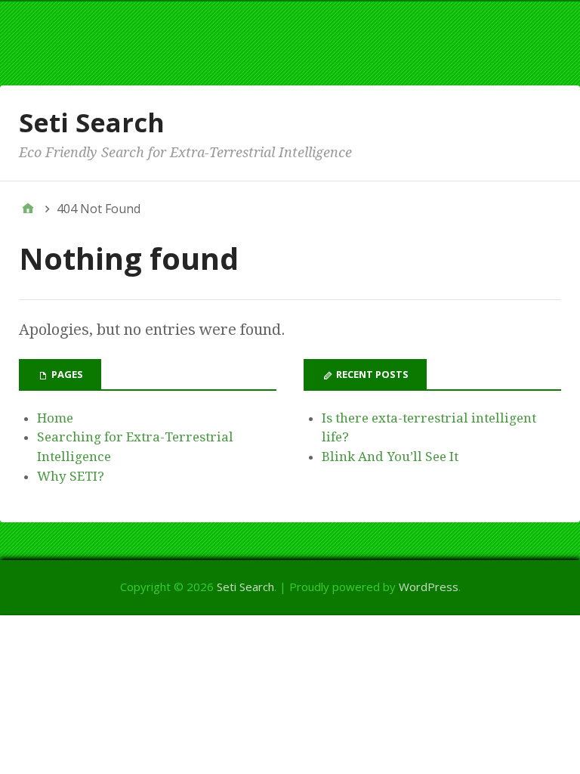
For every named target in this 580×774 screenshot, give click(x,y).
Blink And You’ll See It (390, 456)
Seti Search (92, 122)
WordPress (428, 586)
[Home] (28, 209)
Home (55, 418)
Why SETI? (70, 476)
